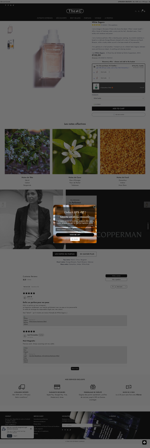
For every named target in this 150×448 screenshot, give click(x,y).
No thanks (75, 239)
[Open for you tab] (144, 442)
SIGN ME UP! (75, 234)
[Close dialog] (95, 207)
